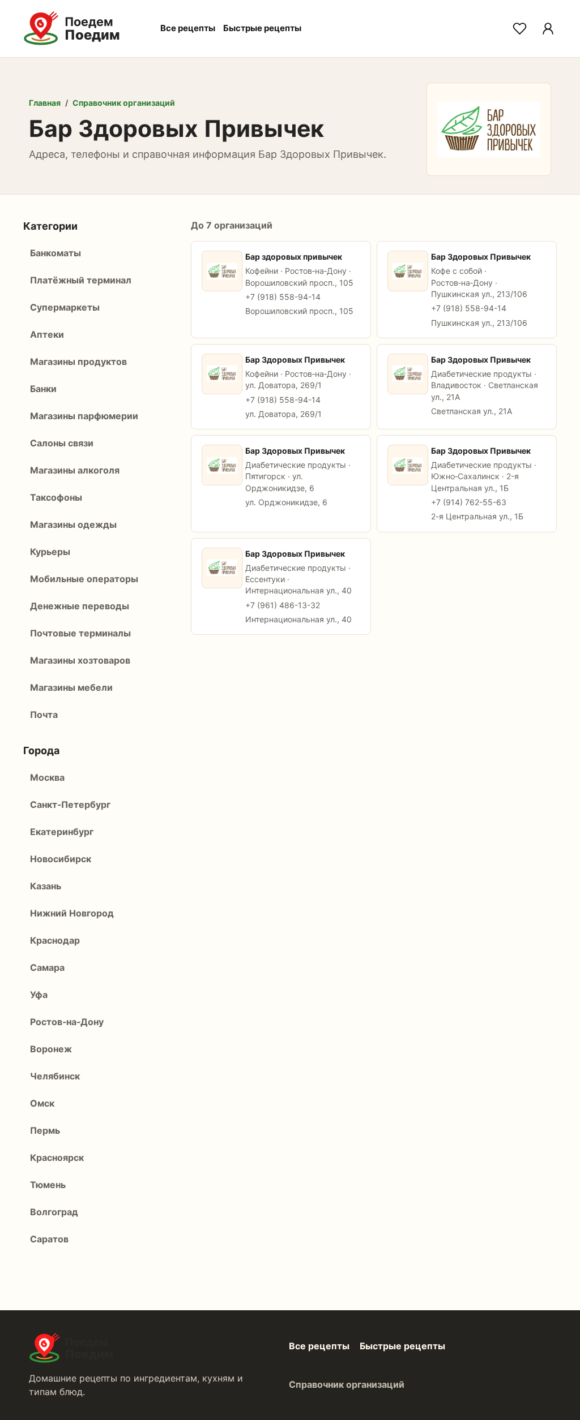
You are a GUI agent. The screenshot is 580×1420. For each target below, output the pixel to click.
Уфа (39, 994)
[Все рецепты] (548, 29)
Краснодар (55, 940)
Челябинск (55, 1076)
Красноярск (57, 1157)
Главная (45, 102)
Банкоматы (55, 253)
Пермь (45, 1130)
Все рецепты (187, 28)
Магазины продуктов (78, 361)
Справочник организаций (123, 102)
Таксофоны (56, 497)
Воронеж (51, 1049)
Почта (44, 714)
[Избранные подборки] (519, 29)
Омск (42, 1103)
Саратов (49, 1239)
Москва (47, 777)
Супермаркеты (65, 307)
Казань (45, 886)
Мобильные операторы (84, 578)
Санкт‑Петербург (70, 804)
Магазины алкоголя (75, 470)
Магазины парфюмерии (84, 415)
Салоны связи (61, 443)
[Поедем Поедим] (83, 28)
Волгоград (54, 1211)
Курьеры (50, 551)
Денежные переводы (79, 606)
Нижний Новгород (72, 913)
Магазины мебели (71, 687)
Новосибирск (60, 858)
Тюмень (48, 1184)
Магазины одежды (73, 524)
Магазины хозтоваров (80, 660)
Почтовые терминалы (80, 633)
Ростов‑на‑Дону (67, 1021)
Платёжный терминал (80, 280)
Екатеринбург (61, 831)
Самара (47, 967)
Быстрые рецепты (262, 28)
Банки (43, 388)
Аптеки (47, 334)
